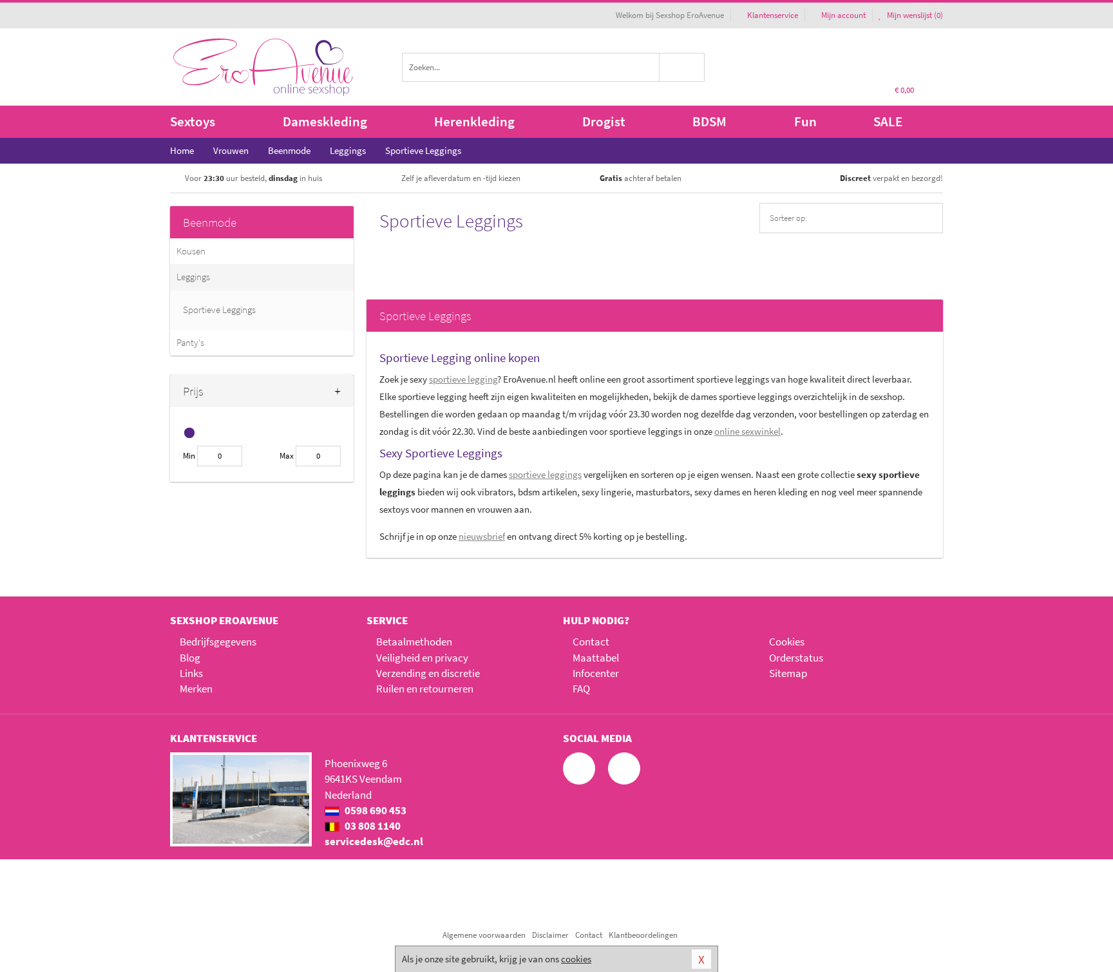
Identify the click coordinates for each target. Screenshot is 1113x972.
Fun (805, 121)
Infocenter (596, 673)
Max (287, 455)
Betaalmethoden (414, 641)
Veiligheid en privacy (422, 658)
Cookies (786, 641)
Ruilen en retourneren (424, 688)
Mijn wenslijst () (914, 15)
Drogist (603, 121)
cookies (576, 959)
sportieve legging (463, 379)
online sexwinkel (747, 431)
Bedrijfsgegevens (218, 641)
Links (191, 673)
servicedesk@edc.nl (374, 841)
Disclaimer (550, 934)
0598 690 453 (374, 810)
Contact (591, 641)
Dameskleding (325, 121)
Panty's (190, 342)
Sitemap (788, 673)
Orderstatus (796, 658)
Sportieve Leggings (219, 309)
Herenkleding (474, 121)
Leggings (193, 277)
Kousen (190, 251)
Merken (196, 688)
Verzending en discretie (428, 673)
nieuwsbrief (482, 536)
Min (189, 455)
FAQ (581, 688)
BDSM (709, 121)
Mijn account (843, 15)
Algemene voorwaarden (484, 934)
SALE (887, 121)
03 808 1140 (372, 826)
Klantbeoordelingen (643, 934)
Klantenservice (772, 15)
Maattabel (596, 658)
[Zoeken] (682, 67)
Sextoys (192, 121)
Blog (190, 658)
